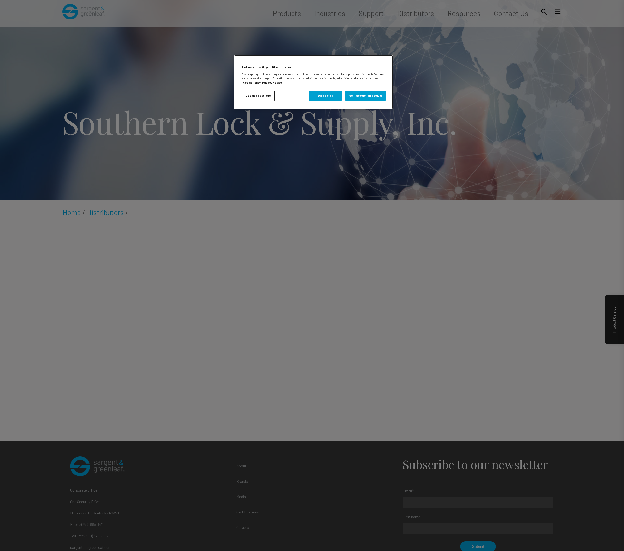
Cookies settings (258, 95)
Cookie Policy (252, 82)
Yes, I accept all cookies (365, 95)
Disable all (325, 95)
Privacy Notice (272, 82)
